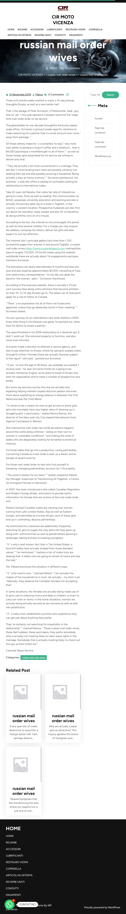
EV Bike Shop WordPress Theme (25, 905)
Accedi (98, 118)
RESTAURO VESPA (75, 29)
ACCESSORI (37, 29)
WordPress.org (103, 156)
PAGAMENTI (76, 35)
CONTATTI (60, 35)
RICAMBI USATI (43, 35)
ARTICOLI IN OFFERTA (19, 35)
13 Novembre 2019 (20, 95)
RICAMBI (22, 29)
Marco (39, 94)
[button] (9, 904)
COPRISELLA (95, 29)
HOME (11, 29)
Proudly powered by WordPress (102, 907)
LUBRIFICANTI (54, 29)
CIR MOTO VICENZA (63, 19)
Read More (22, 691)
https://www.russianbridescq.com (45, 248)
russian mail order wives (61, 74)
